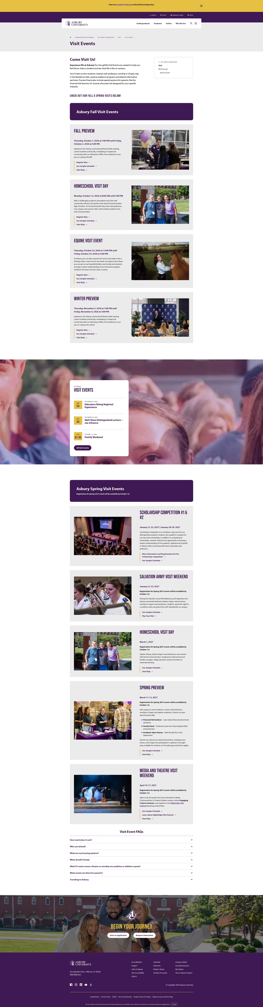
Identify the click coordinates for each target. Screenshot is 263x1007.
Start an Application (118, 935)
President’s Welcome (124, 4)
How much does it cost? (81, 840)
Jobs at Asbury (137, 969)
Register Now (82, 162)
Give (191, 15)
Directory (156, 965)
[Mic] (91, 985)
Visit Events (164, 69)
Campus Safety (181, 962)
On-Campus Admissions (167, 62)
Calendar (156, 962)
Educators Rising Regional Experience (99, 406)
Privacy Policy (106, 997)
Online (169, 23)
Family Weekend (94, 437)
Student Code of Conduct (142, 997)
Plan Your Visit (165, 73)
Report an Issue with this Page (163, 997)
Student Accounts (160, 973)
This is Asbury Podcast (183, 973)
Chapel (134, 965)
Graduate (158, 23)
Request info (178, 15)
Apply (153, 15)
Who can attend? (78, 846)
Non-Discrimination (125, 997)
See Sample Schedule (85, 166)
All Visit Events (82, 448)
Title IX (134, 976)
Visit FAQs (80, 170)
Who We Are (181, 23)
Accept (174, 1004)
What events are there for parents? (86, 873)
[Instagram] (76, 985)
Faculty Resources (182, 965)
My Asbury (179, 969)
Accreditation (137, 962)
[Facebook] (71, 985)
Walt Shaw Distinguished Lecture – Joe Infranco (104, 421)
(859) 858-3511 (75, 974)
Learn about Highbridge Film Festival (157, 815)
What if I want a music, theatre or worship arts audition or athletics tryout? (105, 866)
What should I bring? (80, 859)
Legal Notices (94, 997)
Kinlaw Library (158, 969)
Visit (164, 15)
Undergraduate (143, 23)
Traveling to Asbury (79, 879)
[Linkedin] (81, 985)
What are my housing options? (84, 853)
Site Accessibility (138, 973)
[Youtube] (86, 985)
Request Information (144, 935)
